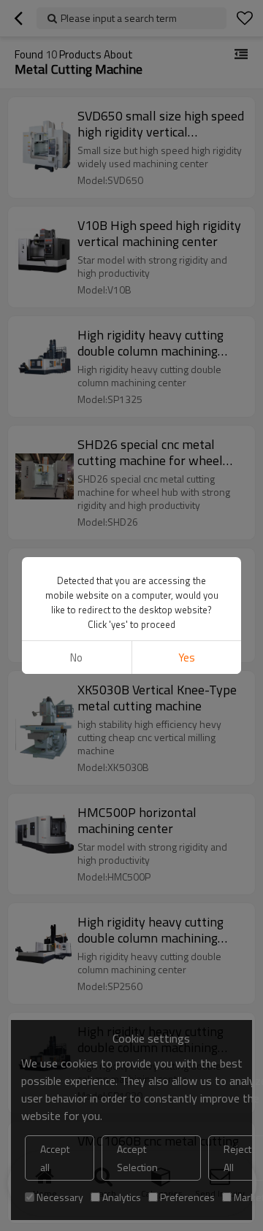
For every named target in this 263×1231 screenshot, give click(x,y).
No (76, 657)
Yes (186, 657)
